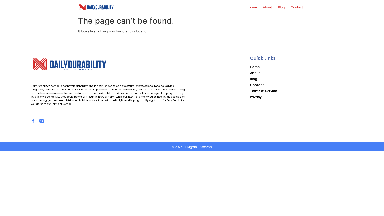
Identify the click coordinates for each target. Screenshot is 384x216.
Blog (281, 7)
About (267, 7)
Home (252, 7)
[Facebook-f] (33, 121)
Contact (297, 7)
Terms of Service (263, 91)
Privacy (256, 97)
